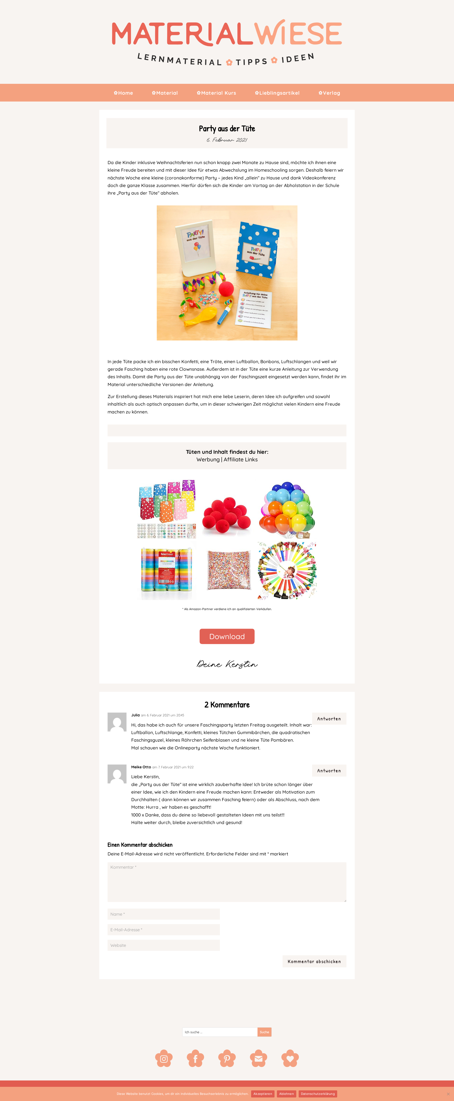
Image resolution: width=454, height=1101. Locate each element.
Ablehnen (286, 1094)
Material (167, 93)
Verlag (331, 93)
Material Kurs (218, 93)
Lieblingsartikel (279, 93)
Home (125, 93)
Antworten (329, 718)
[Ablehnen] (448, 1094)
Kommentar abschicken (314, 961)
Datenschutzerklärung (318, 1094)
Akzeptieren (262, 1094)
